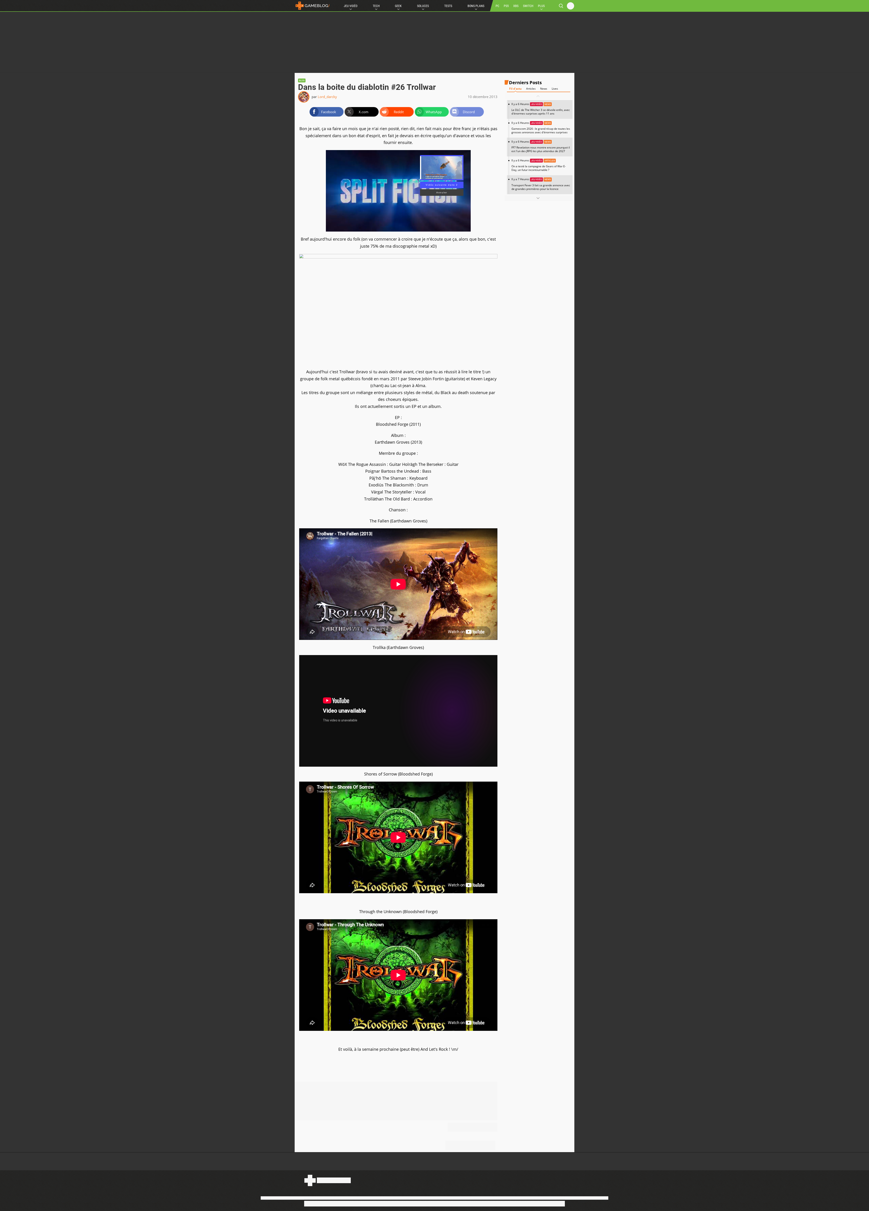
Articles (531, 89)
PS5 (506, 6)
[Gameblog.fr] (312, 5)
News (543, 89)
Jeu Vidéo (350, 6)
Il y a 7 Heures (540, 184)
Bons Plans (476, 6)
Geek (398, 6)
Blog (302, 80)
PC (497, 6)
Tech (376, 6)
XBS (515, 6)
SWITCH (528, 6)
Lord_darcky (327, 96)
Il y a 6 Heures (540, 108)
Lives (555, 89)
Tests (448, 6)
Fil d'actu (515, 89)
